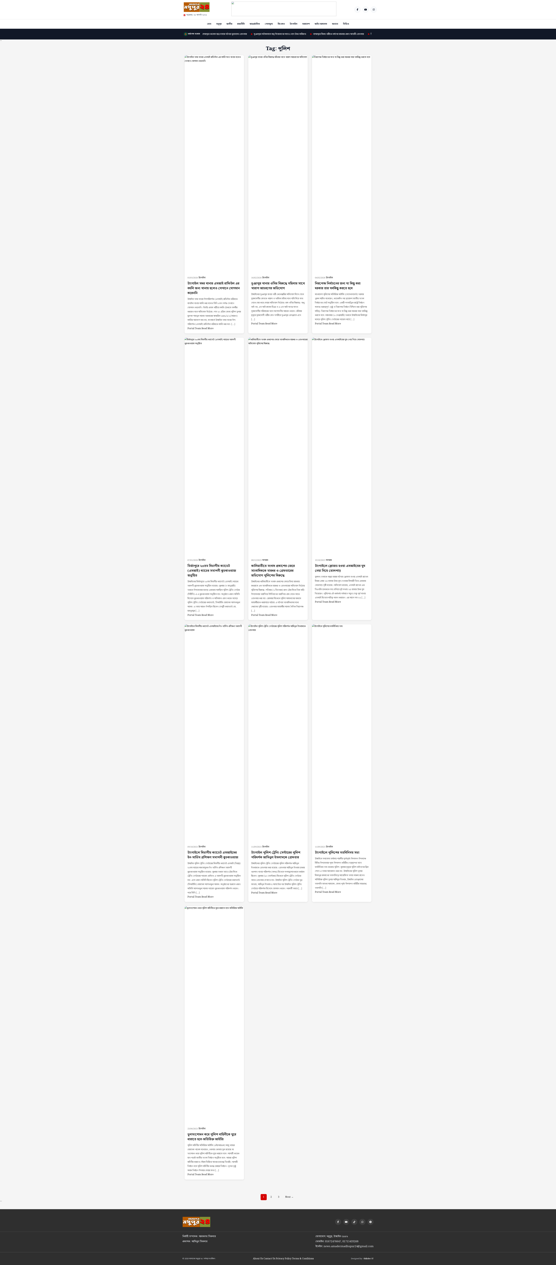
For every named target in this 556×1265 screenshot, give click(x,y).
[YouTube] (366, 10)
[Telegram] (370, 1222)
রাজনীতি (241, 24)
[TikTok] (354, 1222)
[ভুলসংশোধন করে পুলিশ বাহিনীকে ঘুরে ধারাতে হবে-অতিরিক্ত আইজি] (214, 1015)
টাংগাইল (293, 24)
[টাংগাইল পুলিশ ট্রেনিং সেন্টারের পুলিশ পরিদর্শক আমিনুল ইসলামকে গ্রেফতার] (278, 733)
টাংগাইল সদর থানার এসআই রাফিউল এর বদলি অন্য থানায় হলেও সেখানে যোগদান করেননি (214, 288)
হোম (209, 24)
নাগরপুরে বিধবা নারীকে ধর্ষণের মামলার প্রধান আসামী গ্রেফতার (286, 34)
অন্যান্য (335, 24)
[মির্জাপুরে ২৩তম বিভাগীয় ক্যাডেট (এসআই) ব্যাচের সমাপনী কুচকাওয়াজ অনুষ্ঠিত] (214, 446)
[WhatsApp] (362, 1222)
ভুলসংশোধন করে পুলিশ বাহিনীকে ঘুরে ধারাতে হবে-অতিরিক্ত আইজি (212, 1137)
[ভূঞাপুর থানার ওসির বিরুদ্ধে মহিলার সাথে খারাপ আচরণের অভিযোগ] (278, 164)
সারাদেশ (306, 24)
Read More (208, 328)
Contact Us (269, 1259)
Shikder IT (369, 1258)
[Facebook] (357, 10)
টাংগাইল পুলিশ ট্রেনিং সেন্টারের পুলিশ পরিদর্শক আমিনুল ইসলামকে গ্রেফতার (275, 855)
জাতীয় (229, 24)
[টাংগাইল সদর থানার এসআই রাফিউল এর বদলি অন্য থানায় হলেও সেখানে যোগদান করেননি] (214, 164)
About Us (258, 1259)
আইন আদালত (321, 24)
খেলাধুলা (269, 24)
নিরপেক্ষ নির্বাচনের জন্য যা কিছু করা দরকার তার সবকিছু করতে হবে (338, 286)
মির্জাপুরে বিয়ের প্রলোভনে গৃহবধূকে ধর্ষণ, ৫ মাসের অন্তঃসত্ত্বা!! (345, 34)
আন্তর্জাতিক (255, 24)
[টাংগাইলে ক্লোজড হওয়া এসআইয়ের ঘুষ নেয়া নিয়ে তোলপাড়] (341, 446)
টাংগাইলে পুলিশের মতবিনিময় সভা (337, 852)
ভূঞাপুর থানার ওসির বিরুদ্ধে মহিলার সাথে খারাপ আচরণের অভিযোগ (278, 286)
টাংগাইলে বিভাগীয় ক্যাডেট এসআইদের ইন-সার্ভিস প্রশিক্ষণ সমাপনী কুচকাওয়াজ (213, 855)
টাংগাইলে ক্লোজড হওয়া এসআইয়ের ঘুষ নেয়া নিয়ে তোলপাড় (340, 568)
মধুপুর (219, 24)
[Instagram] (374, 10)
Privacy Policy (283, 1259)
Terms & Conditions (303, 1259)
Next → (289, 1197)
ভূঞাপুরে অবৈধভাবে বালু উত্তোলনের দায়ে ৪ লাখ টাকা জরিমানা (228, 34)
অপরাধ (265, 560)
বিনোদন (281, 24)
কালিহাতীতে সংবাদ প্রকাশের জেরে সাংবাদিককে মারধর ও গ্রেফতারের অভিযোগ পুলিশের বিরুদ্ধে (273, 570)
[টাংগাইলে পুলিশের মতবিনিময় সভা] (341, 733)
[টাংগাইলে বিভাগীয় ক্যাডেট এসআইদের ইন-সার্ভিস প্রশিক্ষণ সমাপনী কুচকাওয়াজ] (214, 733)
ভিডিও (346, 24)
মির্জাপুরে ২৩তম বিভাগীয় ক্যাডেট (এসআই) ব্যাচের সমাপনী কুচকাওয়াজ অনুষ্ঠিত (212, 570)
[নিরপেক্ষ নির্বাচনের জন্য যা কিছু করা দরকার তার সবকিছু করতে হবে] (341, 164)
